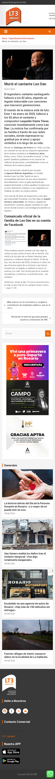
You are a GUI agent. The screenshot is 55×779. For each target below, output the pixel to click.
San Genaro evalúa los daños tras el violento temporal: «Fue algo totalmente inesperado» (25, 557)
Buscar (48, 333)
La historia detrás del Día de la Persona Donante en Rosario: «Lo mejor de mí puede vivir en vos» (27, 506)
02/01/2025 (9, 89)
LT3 (35, 774)
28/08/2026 (9, 513)
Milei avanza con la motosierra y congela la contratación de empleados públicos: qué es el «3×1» (28, 305)
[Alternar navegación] (5, 31)
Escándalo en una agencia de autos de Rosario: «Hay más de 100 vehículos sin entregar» (27, 607)
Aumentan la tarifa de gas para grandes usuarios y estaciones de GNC (29, 318)
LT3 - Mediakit (8, 736)
